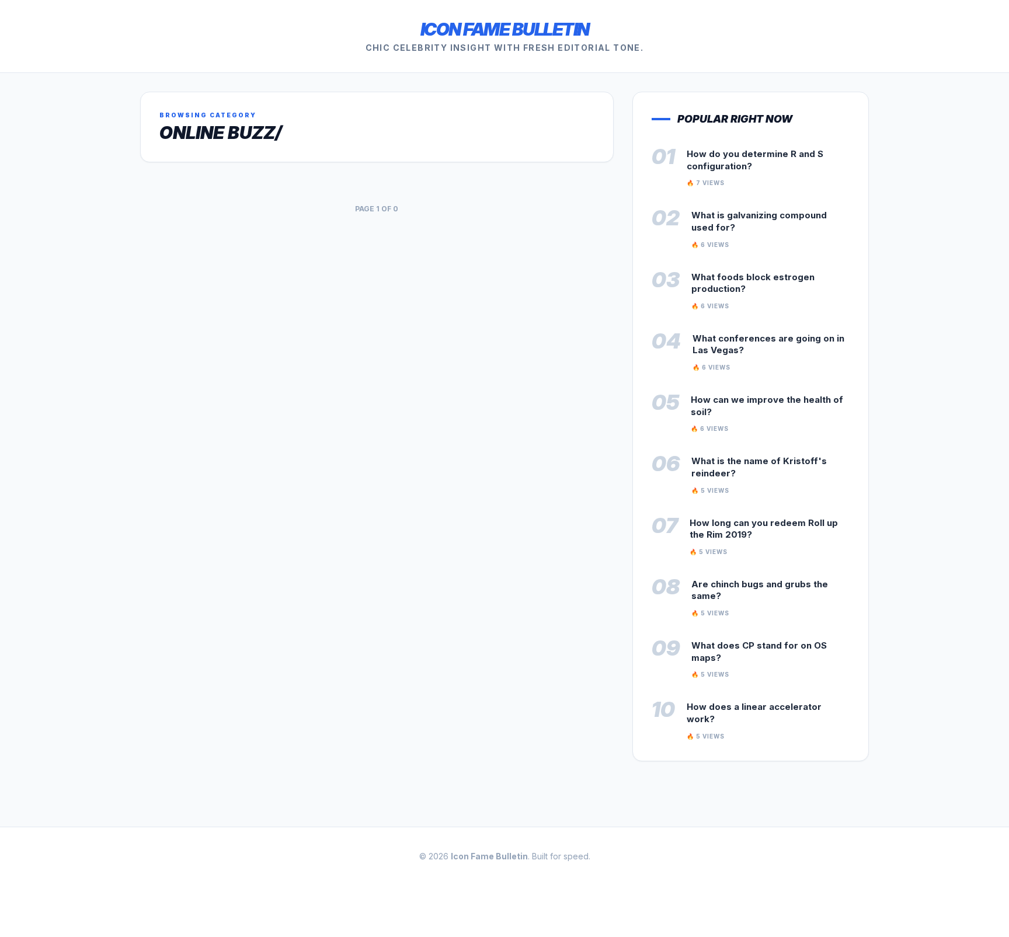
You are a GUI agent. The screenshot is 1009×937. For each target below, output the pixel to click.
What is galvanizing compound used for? (759, 221)
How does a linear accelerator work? (754, 712)
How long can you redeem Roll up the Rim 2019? (764, 529)
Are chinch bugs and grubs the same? (759, 590)
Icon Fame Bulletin (504, 29)
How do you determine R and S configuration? (755, 160)
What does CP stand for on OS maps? (759, 651)
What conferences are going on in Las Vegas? (768, 344)
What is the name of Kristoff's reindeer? (759, 467)
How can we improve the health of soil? (767, 405)
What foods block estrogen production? (753, 283)
